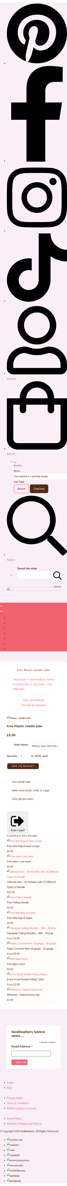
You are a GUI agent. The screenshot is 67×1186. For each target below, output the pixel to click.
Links (10, 643)
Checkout (39, 488)
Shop (10, 617)
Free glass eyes (16, 964)
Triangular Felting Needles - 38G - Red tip (30, 933)
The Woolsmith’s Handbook (22, 638)
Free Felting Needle (18, 902)
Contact (11, 628)
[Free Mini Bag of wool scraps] (24, 840)
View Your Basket (33, 700)
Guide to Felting (15, 633)
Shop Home (19, 679)
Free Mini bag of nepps (19, 917)
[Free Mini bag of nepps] (21, 912)
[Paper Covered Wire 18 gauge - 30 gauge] (31, 943)
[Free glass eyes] (17, 958)
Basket (21, 488)
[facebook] (37, 160)
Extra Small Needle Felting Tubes (25, 979)
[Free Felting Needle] (19, 897)
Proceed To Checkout (33, 705)
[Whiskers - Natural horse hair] (24, 989)
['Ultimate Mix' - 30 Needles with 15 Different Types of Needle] (33, 876)
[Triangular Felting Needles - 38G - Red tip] (31, 928)
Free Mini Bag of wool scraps (23, 846)
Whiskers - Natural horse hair (23, 994)
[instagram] (37, 230)
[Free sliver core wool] (20, 856)
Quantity (12, 756)
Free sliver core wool (18, 861)
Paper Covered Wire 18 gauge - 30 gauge (30, 948)
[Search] (57, 575)
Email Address (22, 1047)
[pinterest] (37, 63)
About (10, 623)
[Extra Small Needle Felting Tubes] (27, 974)
